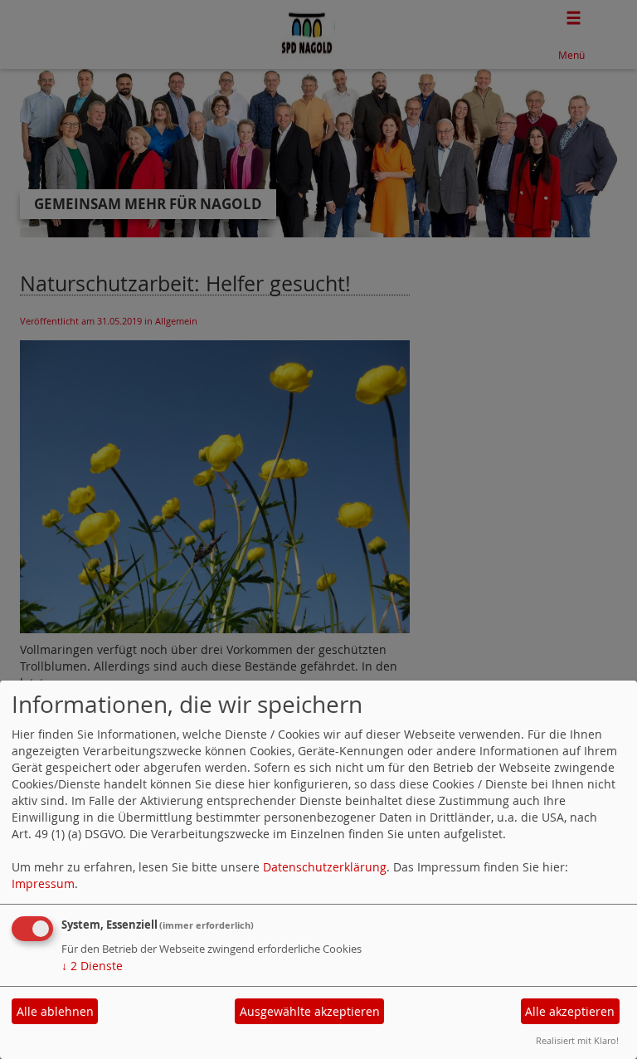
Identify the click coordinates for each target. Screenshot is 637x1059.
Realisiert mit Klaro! (577, 1040)
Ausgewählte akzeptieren (310, 1011)
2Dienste (92, 966)
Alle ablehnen (55, 1011)
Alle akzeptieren (570, 1011)
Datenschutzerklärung (325, 867)
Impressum (43, 883)
